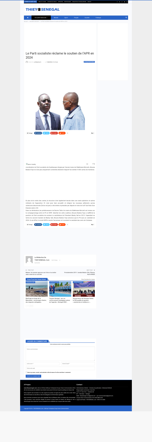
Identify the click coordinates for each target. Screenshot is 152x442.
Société (87, 17)
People (76, 17)
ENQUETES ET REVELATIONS (79, 1)
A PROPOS (60, 1)
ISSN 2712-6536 (42, 1)
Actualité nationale (40, 17)
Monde (56, 17)
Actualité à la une (30, 282)
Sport (66, 17)
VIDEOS (89, 1)
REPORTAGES (67, 1)
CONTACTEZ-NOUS (52, 1)
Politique (98, 17)
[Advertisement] (96, 9)
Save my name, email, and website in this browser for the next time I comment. (49, 372)
